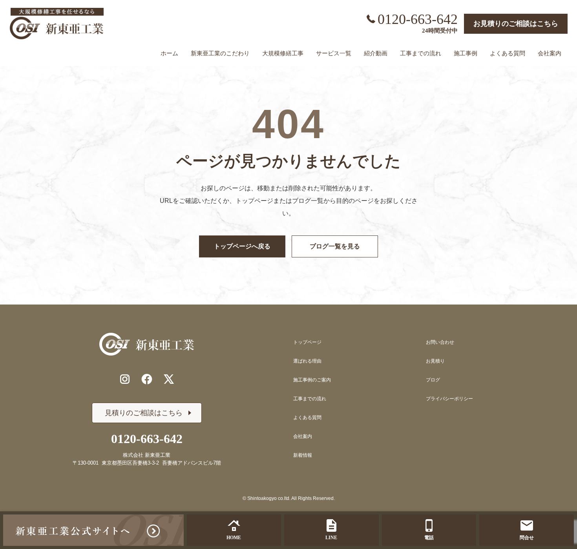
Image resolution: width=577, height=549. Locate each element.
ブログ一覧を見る (335, 246)
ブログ (433, 380)
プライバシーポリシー (449, 398)
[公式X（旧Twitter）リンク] (169, 379)
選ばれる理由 (307, 361)
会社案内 (302, 436)
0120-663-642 (418, 19)
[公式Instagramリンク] (125, 379)
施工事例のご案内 (312, 380)
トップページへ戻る (242, 246)
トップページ (307, 342)
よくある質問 (307, 417)
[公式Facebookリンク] (147, 379)
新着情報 (302, 455)
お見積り (435, 361)
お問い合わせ (440, 342)
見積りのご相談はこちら (144, 413)
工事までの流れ (309, 398)
